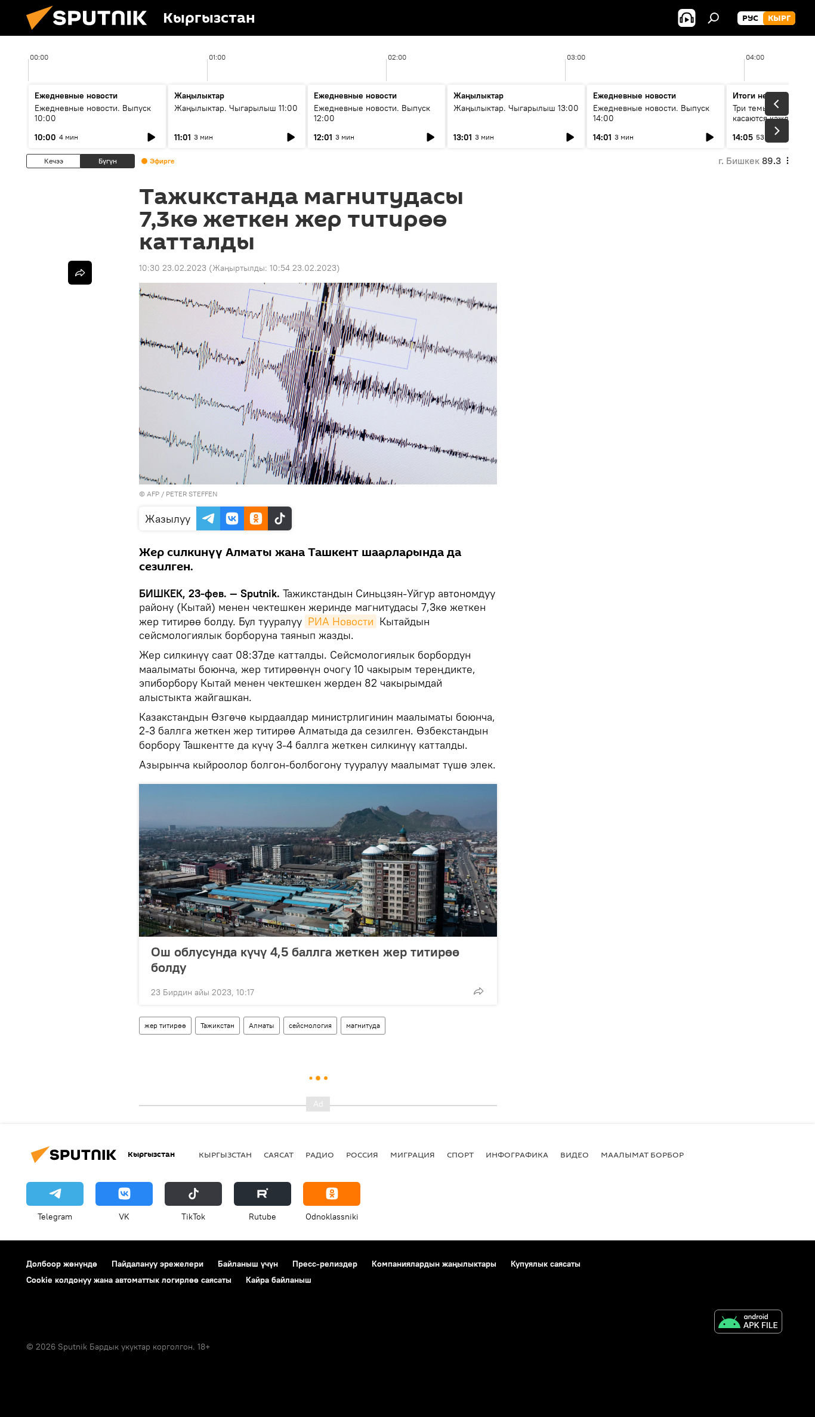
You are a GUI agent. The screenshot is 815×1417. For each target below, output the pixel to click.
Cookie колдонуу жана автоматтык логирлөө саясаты (128, 1279)
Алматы (261, 1025)
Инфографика (517, 1154)
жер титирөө (165, 1025)
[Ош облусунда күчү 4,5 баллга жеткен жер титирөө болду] (318, 860)
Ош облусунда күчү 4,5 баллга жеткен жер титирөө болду (305, 959)
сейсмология (310, 1025)
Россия (362, 1154)
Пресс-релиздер (324, 1263)
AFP (153, 493)
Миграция (412, 1154)
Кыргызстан (225, 1154)
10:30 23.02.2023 (172, 268)
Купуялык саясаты (546, 1263)
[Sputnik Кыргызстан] (91, 32)
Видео (574, 1154)
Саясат (279, 1154)
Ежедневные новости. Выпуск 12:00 (372, 113)
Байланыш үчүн (248, 1263)
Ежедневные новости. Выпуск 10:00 (93, 113)
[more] (478, 991)
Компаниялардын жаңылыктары (434, 1263)
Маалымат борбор (642, 1154)
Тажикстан (217, 1025)
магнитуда (363, 1025)
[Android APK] (748, 1323)
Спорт (460, 1154)
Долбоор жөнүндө (61, 1263)
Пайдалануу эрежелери (157, 1263)
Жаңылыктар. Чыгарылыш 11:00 (236, 108)
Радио (319, 1154)
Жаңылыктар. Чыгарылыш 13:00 (516, 108)
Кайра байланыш (278, 1279)
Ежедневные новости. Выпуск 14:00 (651, 113)
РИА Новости (340, 621)
